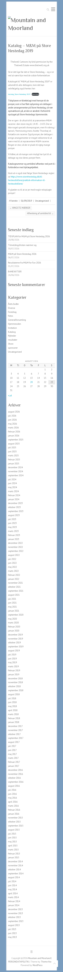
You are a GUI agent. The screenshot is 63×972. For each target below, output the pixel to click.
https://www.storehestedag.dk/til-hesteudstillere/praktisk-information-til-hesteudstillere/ (27, 180)
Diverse (11, 308)
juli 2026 (12, 415)
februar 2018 (14, 718)
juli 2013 (12, 929)
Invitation (12, 328)
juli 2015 (12, 833)
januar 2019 (13, 674)
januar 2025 (13, 463)
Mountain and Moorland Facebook (31, 952)
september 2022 (15, 551)
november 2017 (15, 730)
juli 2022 (12, 559)
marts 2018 (13, 714)
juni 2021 (12, 602)
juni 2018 (12, 702)
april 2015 (12, 845)
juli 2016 (12, 790)
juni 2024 (12, 483)
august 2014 (14, 877)
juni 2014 (12, 885)
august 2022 (14, 555)
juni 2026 (12, 419)
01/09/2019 (26, 200)
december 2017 (15, 726)
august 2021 (14, 594)
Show (10, 343)
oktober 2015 (14, 821)
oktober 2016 (14, 777)
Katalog (12, 332)
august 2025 (14, 443)
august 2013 (14, 925)
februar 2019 (14, 670)
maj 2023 (12, 527)
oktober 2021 (14, 586)
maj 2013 (12, 937)
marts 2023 (13, 531)
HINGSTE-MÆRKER (20, 207)
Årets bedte (13, 304)
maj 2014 (12, 889)
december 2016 (15, 770)
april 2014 (12, 893)
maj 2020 (12, 618)
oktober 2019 (14, 642)
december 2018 (15, 678)
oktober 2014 (14, 869)
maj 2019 (12, 662)
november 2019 (15, 638)
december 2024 (15, 467)
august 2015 (14, 829)
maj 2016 (12, 797)
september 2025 (15, 439)
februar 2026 (14, 431)
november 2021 (15, 582)
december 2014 (15, 861)
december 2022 (15, 543)
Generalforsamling (17, 319)
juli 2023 (12, 519)
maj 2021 (12, 606)
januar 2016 (13, 813)
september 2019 (15, 646)
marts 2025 (13, 455)
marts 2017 (13, 758)
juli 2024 (12, 479)
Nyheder (12, 335)
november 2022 (15, 547)
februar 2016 (14, 809)
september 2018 (15, 690)
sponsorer (13, 347)
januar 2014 (13, 905)
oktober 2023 (14, 507)
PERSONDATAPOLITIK (18, 961)
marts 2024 (13, 491)
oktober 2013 (14, 917)
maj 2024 (12, 487)
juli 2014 (12, 881)
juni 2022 (12, 563)
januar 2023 (13, 539)
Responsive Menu (53, 9)
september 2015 (15, 825)
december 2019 (15, 634)
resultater (12, 339)
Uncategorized (42, 200)
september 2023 (15, 511)
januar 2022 (13, 579)
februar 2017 (14, 762)
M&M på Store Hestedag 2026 (22, 254)
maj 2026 (12, 423)
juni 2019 (12, 658)
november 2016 (15, 774)
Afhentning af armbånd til (40, 213)
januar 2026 (13, 435)
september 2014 (15, 873)
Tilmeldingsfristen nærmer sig (22, 245)
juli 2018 (12, 698)
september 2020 (15, 614)
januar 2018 (13, 722)
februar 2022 (14, 575)
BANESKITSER (15, 271)
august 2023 (14, 515)
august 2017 (14, 742)
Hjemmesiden (14, 323)
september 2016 (15, 781)
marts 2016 (13, 805)
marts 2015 (13, 849)
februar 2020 (14, 626)
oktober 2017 (14, 734)
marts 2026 (13, 427)
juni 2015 (12, 837)
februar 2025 (14, 459)
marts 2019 (13, 666)
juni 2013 (12, 933)
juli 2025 (12, 447)
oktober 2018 (14, 686)
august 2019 (14, 650)
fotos (10, 315)
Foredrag (12, 312)
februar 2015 (14, 853)
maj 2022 (12, 567)
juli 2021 (12, 598)
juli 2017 (12, 746)
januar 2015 (13, 857)
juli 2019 (12, 654)
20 (31, 382)
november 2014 (15, 865)
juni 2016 (12, 794)
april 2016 (12, 801)
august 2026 (14, 411)
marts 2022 (13, 571)
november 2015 (15, 817)
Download (35, 94)
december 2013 (15, 909)
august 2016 (14, 785)
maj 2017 (12, 754)
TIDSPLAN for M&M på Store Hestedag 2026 (29, 236)
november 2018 (15, 682)
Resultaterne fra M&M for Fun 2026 (24, 262)
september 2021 (15, 590)
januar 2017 (13, 766)
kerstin (14, 200)
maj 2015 (12, 841)
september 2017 (15, 738)
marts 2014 (13, 897)
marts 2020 (13, 622)
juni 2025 (12, 451)
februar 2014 (14, 901)
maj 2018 (12, 706)
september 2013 (15, 921)
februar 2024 (14, 495)
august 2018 (14, 694)
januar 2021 (13, 610)
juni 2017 (12, 750)
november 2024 (15, 471)
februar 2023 (14, 535)
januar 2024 (13, 499)
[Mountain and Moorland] (31, 24)
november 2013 (15, 913)
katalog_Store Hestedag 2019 (19, 94)
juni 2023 (12, 523)
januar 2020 (13, 630)
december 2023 (15, 503)
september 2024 (15, 475)
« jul (10, 395)
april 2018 (12, 710)
